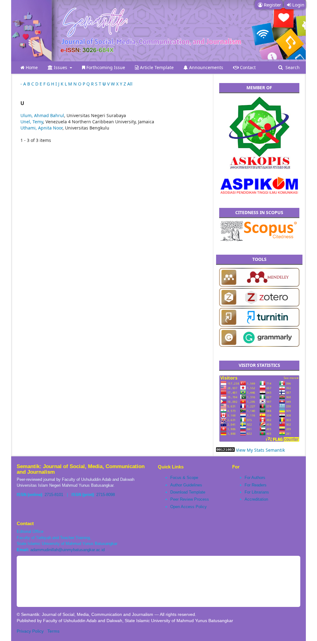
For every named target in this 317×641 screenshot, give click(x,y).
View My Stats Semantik (260, 450)
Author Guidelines (186, 485)
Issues (60, 67)
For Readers (256, 485)
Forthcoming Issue (105, 67)
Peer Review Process (189, 499)
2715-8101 (54, 494)
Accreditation (256, 499)
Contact (247, 67)
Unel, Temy (31, 122)
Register (272, 5)
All (129, 84)
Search (292, 67)
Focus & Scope (184, 477)
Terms (53, 631)
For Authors (255, 477)
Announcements (205, 67)
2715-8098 (105, 494)
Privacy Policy (30, 631)
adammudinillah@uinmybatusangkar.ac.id (67, 549)
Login (297, 5)
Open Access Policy (188, 506)
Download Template (187, 492)
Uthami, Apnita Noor (41, 128)
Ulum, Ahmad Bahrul (42, 115)
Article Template (156, 67)
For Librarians (257, 492)
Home (31, 67)
